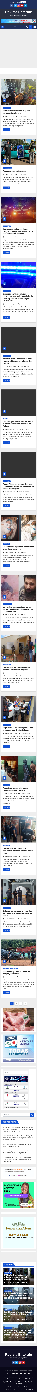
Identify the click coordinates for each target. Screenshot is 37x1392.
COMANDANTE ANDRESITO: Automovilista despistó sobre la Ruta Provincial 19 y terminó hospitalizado (17, 1159)
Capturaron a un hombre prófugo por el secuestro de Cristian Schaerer (18, 729)
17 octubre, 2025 (10, 429)
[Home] (2, 27)
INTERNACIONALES (8, 168)
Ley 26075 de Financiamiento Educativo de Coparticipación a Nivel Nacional (18, 1382)
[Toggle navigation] (15, 27)
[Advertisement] (18, 48)
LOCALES (8, 1386)
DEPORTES (15, 1374)
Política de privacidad (18, 1390)
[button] (27, 27)
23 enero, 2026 (9, 116)
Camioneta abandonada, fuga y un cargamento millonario (16, 112)
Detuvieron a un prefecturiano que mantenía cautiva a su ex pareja (16, 668)
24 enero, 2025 (9, 673)
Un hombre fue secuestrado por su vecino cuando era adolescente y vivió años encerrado (18, 609)
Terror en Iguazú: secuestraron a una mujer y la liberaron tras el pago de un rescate (18, 361)
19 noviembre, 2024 (11, 793)
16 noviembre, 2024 (11, 856)
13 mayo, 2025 (9, 615)
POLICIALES (6, 968)
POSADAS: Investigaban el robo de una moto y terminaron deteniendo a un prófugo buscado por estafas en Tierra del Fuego (18, 1129)
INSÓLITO (6, 418)
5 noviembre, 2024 (10, 919)
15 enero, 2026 (9, 174)
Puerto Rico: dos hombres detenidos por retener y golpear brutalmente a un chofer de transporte (18, 486)
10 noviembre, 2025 (11, 304)
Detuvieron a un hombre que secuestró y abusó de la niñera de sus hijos (18, 850)
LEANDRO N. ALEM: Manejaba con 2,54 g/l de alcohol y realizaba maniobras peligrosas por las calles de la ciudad (18, 1137)
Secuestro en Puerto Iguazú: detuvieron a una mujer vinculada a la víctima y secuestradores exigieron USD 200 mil (18, 297)
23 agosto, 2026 (11, 1282)
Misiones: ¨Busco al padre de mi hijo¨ (22, 1386)
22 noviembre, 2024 (11, 733)
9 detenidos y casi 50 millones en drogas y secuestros (16, 972)
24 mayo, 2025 (9, 552)
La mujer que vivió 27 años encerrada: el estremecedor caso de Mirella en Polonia (18, 423)
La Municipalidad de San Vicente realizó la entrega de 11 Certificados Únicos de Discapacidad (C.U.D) (18, 1377)
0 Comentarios (22, 116)
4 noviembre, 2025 (10, 366)
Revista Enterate (18, 12)
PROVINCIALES (7, 107)
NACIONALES (6, 543)
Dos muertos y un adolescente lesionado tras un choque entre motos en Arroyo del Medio (18, 1332)
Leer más (7, 130)
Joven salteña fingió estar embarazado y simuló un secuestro (18, 548)
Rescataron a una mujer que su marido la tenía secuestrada (15, 789)
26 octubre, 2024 (10, 977)
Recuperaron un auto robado (14, 171)
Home (8, 1374)
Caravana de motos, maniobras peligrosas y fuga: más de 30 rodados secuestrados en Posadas (18, 231)
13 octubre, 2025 (10, 492)
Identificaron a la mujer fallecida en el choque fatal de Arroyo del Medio (18, 1314)
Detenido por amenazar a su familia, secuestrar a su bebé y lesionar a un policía (17, 913)
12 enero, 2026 (9, 237)
